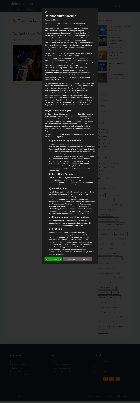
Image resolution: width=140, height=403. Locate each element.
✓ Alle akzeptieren (53, 259)
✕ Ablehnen (85, 259)
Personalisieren (71, 259)
